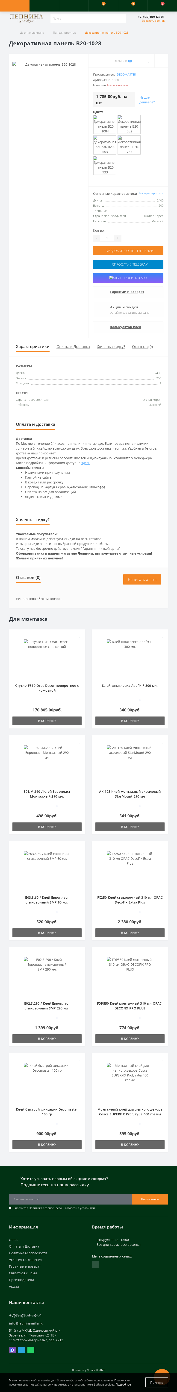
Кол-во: (99, 230)
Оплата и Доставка (73, 346)
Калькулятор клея (125, 327)
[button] (73, 6)
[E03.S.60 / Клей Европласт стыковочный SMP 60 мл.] (47, 870)
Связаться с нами (23, 1273)
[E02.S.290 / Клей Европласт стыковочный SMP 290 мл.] (47, 976)
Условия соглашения (25, 1259)
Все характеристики (151, 193)
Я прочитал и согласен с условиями (54, 1208)
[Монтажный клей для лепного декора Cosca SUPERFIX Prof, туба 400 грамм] (130, 1082)
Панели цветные (64, 33)
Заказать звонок (153, 21)
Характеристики (33, 346)
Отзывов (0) (142, 346)
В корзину (47, 721)
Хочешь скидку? (111, 346)
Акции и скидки (124, 307)
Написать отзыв (142, 579)
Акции (14, 1286)
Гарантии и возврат (127, 292)
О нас (13, 1239)
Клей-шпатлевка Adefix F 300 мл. (130, 685)
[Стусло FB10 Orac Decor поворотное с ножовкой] (47, 658)
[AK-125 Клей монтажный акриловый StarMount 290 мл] (130, 764)
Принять (156, 1382)
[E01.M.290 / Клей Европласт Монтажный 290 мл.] (47, 764)
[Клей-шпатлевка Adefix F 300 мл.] (130, 658)
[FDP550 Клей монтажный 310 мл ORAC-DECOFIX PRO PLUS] (130, 976)
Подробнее (123, 1384)
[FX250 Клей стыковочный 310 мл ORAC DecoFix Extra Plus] (130, 870)
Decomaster (126, 74)
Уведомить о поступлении (129, 251)
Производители (21, 1280)
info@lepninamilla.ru (26, 1323)
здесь (85, 463)
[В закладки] (80, 635)
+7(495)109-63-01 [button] (25, 1315)
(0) (130, 60)
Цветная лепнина (32, 33)
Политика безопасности (45, 1208)
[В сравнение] (80, 642)
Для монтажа (28, 619)
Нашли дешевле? (147, 99)
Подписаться (150, 1199)
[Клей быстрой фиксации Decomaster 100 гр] (47, 1082)
